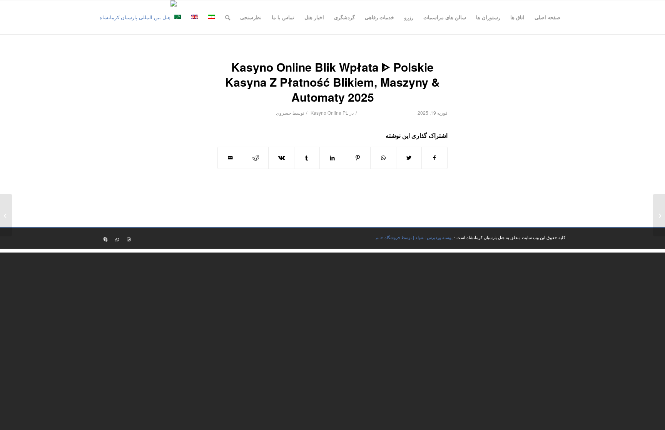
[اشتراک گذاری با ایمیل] (230, 158)
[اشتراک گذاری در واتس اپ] (383, 158)
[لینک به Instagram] (128, 239)
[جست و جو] (227, 17)
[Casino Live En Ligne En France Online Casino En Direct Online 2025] (659, 215)
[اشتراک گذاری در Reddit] (255, 158)
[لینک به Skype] (105, 239)
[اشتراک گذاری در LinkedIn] (332, 158)
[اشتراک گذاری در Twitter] (408, 158)
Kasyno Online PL (329, 112)
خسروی (283, 112)
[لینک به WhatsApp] (117, 239)
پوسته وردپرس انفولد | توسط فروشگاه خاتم (414, 237)
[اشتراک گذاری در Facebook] (434, 158)
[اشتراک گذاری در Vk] (281, 158)
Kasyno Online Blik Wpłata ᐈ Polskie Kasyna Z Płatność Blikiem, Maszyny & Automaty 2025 (332, 82)
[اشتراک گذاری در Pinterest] (357, 158)
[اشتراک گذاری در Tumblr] (306, 158)
